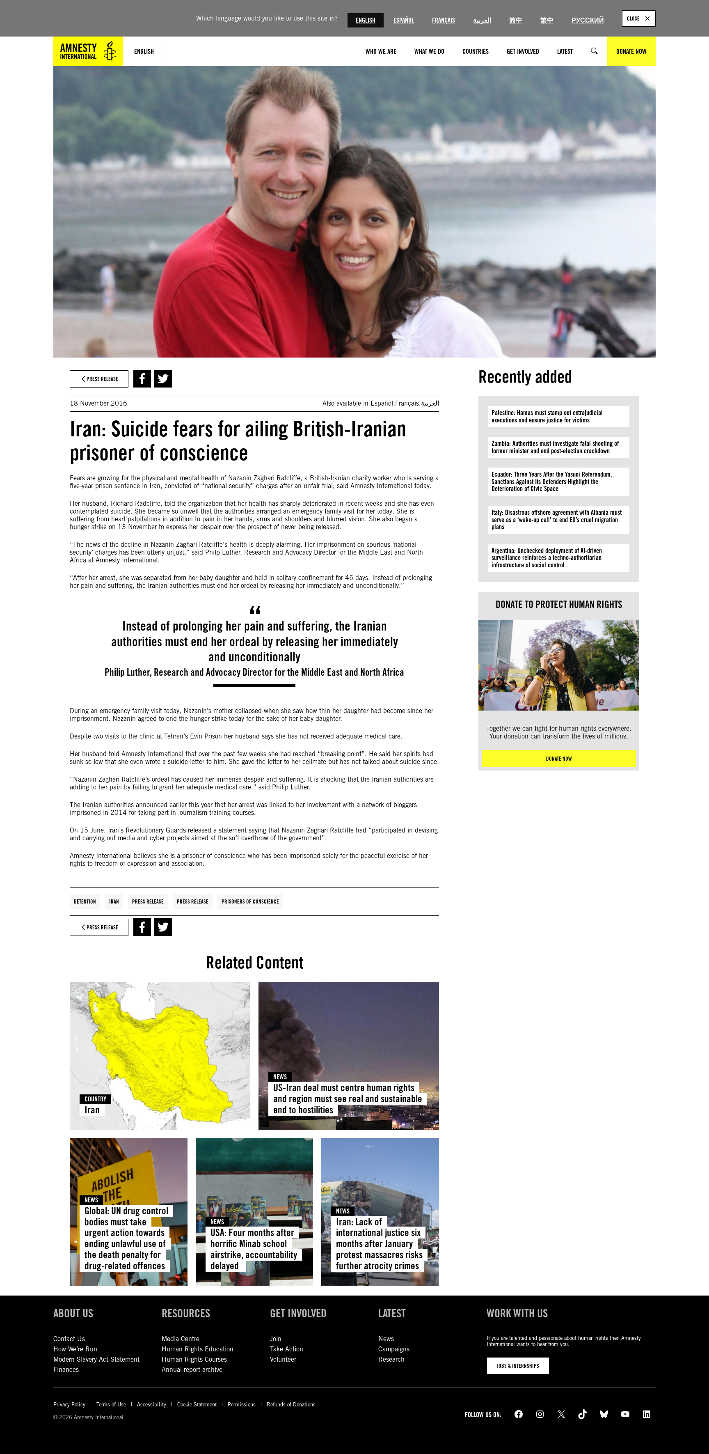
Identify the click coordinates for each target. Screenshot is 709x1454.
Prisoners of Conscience (250, 901)
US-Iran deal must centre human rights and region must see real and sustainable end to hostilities (347, 1099)
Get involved (298, 1313)
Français (443, 20)
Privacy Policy (69, 1404)
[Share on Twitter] (163, 379)
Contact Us (69, 1339)
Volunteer (283, 1359)
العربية (482, 20)
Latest (392, 1313)
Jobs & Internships (518, 1365)
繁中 (546, 20)
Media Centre (180, 1339)
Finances (66, 1370)
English (365, 20)
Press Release (148, 901)
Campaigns (393, 1349)
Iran (114, 901)
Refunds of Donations (291, 1404)
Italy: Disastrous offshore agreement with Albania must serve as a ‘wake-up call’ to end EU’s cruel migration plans (557, 520)
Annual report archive (192, 1370)
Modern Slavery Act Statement (96, 1359)
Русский (588, 20)
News (280, 1077)
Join (275, 1339)
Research (391, 1359)
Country (95, 1099)
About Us (73, 1313)
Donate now (559, 758)
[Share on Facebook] (142, 379)
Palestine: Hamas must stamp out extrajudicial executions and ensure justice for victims (547, 416)
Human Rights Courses (194, 1359)
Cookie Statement (197, 1404)
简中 (515, 20)
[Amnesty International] (88, 51)
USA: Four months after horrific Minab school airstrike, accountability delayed (253, 1249)
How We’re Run (75, 1349)
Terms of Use (111, 1404)
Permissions (242, 1404)
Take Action (286, 1349)
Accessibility (151, 1404)
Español (403, 20)
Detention (85, 901)
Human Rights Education (197, 1349)
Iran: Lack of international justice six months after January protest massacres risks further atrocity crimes (379, 1244)
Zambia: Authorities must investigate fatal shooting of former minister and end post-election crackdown (555, 447)
